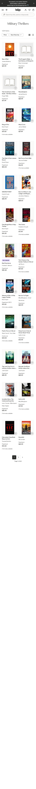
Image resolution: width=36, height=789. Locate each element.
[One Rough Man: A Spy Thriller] (9, 215)
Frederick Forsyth (23, 227)
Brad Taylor (5, 127)
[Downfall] (26, 427)
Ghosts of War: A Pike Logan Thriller (8, 296)
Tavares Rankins (6, 441)
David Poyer (5, 162)
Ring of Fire (5, 124)
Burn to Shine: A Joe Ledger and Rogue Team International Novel (25, 193)
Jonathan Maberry (24, 196)
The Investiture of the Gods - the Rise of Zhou (9, 92)
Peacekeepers (23, 92)
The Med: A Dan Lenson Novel (9, 159)
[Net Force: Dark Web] (26, 148)
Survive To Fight (24, 295)
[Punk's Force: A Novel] (9, 321)
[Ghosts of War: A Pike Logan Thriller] (9, 286)
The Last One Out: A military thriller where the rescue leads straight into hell (8, 367)
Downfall (21, 437)
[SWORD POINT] (9, 182)
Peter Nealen (5, 406)
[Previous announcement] (2, 3)
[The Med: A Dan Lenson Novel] (9, 148)
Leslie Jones (22, 335)
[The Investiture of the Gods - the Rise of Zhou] (9, 82)
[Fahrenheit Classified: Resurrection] (9, 427)
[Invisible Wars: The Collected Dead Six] (9, 389)
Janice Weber (22, 127)
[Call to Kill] (26, 389)
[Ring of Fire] (9, 115)
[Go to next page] (22, 457)
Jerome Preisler (23, 160)
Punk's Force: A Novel (8, 331)
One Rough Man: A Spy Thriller (9, 225)
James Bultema (6, 61)
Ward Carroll (5, 333)
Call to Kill (22, 399)
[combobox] (19, 15)
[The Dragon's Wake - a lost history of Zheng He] (26, 49)
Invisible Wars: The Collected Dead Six (8, 400)
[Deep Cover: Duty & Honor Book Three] (26, 321)
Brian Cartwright (23, 63)
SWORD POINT (7, 192)
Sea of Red (5, 59)
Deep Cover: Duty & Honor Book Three (25, 332)
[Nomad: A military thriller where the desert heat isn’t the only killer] (26, 357)
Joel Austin (5, 370)
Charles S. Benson (7, 265)
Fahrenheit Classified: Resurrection (8, 438)
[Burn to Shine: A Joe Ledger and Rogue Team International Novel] (26, 182)
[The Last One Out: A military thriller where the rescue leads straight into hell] (9, 357)
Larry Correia (5, 403)
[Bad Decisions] (9, 250)
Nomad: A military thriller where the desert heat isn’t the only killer (25, 367)
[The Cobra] (26, 215)
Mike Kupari (13, 403)
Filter (5, 35)
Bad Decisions (6, 263)
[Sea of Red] (9, 49)
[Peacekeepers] (26, 82)
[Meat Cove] (26, 115)
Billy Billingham (23, 298)
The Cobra (22, 224)
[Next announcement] (34, 3)
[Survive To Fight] (26, 286)
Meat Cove (22, 124)
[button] (3, 10)
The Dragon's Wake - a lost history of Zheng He (26, 60)
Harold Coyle (5, 194)
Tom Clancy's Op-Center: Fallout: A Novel (26, 261)
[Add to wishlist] (15, 55)
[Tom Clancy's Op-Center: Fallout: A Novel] (26, 250)
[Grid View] (29, 35)
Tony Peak (12, 333)
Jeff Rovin (21, 264)
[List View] (33, 35)
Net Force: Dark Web (25, 158)
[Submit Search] (4, 15)
